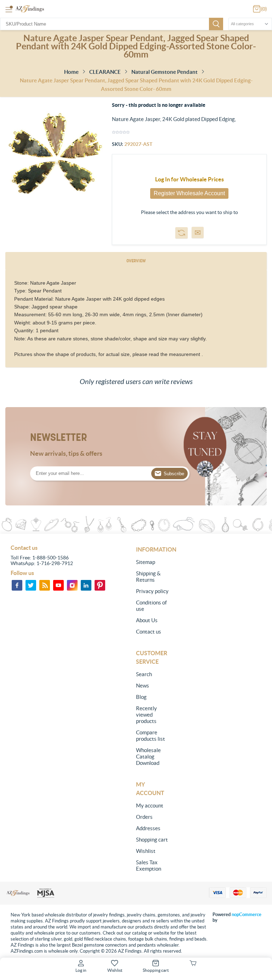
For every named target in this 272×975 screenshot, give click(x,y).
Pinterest (100, 585)
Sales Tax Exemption (148, 865)
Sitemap (145, 562)
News (142, 686)
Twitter (31, 585)
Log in (80, 970)
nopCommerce (246, 914)
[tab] (136, 261)
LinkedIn (86, 585)
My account (149, 806)
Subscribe (174, 473)
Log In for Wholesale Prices (189, 179)
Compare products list (150, 735)
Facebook (17, 585)
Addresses (148, 828)
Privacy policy (152, 591)
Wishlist (145, 851)
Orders (144, 817)
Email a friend (198, 232)
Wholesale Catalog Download (148, 756)
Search (216, 24)
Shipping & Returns (148, 576)
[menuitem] (153, 562)
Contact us (148, 632)
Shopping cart (152, 840)
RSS (44, 585)
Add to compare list (181, 233)
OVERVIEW (136, 261)
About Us (147, 620)
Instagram (72, 585)
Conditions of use (151, 605)
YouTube (58, 585)
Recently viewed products (146, 714)
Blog (141, 697)
